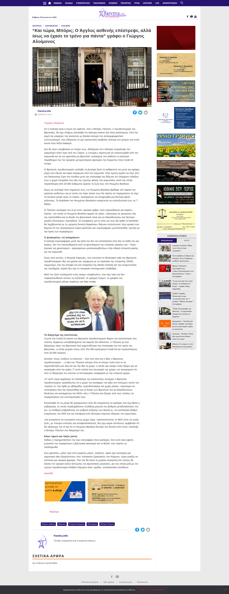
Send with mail (146, 112)
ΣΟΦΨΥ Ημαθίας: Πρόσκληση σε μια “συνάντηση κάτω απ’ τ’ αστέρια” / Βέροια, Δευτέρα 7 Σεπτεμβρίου (182, 299)
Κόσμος (113, 3)
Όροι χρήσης (108, 582)
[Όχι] (225, 590)
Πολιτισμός (99, 3)
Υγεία (137, 3)
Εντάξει (142, 590)
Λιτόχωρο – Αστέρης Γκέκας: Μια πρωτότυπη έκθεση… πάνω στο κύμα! (183, 336)
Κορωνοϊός (51, 26)
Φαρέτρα (54, 511)
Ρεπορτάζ (126, 3)
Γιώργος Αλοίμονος (54, 123)
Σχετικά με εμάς (125, 582)
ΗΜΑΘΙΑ (58, 3)
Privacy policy (157, 590)
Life (157, 3)
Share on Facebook (135, 112)
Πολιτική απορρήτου (90, 582)
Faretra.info (44, 111)
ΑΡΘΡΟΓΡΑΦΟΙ (170, 3)
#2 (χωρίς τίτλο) (50, 3)
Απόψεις (147, 3)
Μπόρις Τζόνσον (107, 524)
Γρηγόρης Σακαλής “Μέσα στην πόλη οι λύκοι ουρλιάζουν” (182, 248)
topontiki (48, 473)
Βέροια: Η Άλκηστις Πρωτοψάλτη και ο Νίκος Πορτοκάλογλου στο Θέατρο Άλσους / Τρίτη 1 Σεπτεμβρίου (183, 271)
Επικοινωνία (142, 582)
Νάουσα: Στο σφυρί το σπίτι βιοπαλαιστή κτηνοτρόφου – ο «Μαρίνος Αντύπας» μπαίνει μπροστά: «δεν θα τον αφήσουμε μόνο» (183, 349)
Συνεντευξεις (83, 3)
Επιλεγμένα (92, 524)
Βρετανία (62, 524)
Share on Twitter (140, 112)
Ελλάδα (69, 3)
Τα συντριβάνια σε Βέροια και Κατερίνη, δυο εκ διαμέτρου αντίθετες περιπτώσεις (183, 258)
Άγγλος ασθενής (49, 524)
